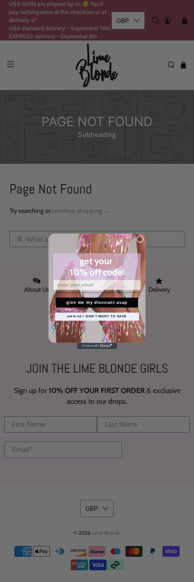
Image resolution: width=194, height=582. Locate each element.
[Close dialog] (140, 239)
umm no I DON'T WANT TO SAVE (96, 316)
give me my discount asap (97, 302)
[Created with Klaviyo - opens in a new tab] (97, 345)
